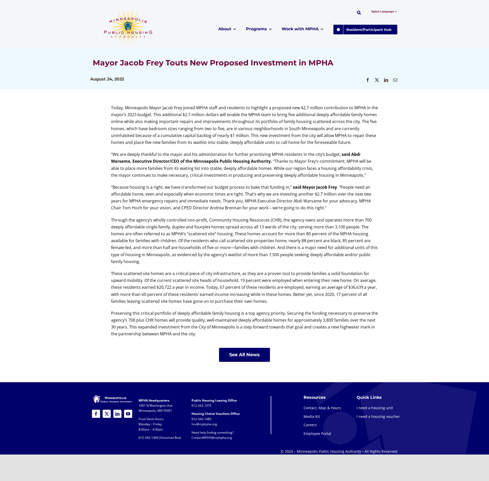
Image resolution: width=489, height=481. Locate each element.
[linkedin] (117, 414)
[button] (359, 13)
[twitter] (107, 414)
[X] (377, 80)
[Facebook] (367, 80)
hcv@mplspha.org (204, 424)
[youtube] (128, 414)
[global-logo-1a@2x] (128, 11)
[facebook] (96, 414)
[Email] (395, 80)
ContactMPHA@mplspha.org (212, 437)
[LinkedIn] (386, 80)
